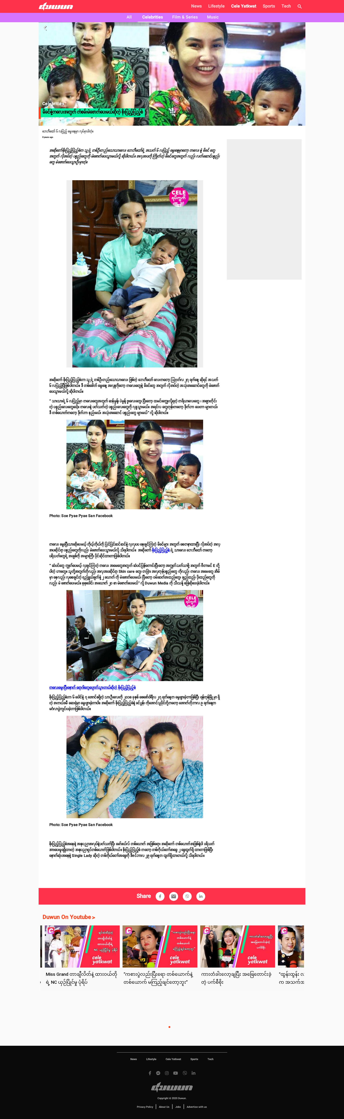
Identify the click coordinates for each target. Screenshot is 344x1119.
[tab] (129, 17)
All (129, 17)
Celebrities (152, 17)
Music (213, 17)
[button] (160, 896)
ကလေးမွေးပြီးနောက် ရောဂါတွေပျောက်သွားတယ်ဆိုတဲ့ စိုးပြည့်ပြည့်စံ (92, 688)
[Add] (160, 896)
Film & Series (185, 17)
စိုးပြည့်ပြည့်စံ (161, 550)
